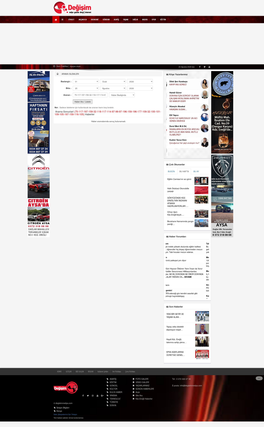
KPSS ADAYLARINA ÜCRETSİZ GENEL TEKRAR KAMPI (175, 355)
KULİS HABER (116, 392)
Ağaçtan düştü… (75, 66)
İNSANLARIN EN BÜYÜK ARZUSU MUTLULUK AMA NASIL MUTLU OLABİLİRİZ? (183, 132)
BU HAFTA (184, 171)
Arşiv (138, 392)
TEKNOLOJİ (115, 398)
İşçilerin (170, 285)
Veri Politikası (116, 371)
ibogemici (172, 290)
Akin (169, 257)
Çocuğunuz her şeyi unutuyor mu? (183, 143)
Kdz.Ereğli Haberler (144, 398)
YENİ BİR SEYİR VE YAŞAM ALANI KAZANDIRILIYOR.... (175, 317)
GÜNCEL (114, 385)
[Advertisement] (132, 43)
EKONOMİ (94, 19)
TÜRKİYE (114, 402)
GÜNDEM (106, 19)
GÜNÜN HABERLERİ (145, 388)
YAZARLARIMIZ (142, 385)
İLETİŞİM (69, 371)
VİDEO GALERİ (142, 382)
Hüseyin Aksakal (176, 106)
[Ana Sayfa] (72, 7)
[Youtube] (209, 66)
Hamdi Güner (174, 92)
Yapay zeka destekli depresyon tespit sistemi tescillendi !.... (175, 329)
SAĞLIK (135, 19)
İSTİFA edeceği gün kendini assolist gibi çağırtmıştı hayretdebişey (184, 294)
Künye (59, 411)
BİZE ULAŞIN (80, 371)
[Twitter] (204, 66)
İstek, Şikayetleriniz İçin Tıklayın (65, 414)
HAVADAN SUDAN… (177, 109)
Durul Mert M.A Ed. (176, 126)
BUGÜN (171, 171)
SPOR (154, 19)
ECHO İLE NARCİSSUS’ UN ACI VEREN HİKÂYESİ (182, 119)
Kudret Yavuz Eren (176, 139)
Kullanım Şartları (103, 371)
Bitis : (68, 88)
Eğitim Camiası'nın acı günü (179, 179)
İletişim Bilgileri (63, 407)
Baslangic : (66, 81)
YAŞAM (125, 19)
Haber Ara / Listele (83, 101)
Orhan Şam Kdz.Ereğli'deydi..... (175, 213)
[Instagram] (92, 396)
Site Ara (139, 395)
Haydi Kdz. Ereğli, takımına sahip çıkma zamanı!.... (175, 342)
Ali (168, 265)
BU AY (196, 171)
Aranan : (67, 95)
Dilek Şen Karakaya (177, 81)
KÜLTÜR (113, 388)
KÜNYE (59, 371)
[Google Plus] (102, 396)
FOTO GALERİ (142, 378)
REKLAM (90, 371)
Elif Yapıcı (172, 115)
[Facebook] (199, 66)
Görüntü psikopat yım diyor (179, 260)
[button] (62, 19)
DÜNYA (113, 405)
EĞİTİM (163, 19)
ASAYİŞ (116, 19)
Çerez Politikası (130, 371)
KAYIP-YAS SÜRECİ (176, 84)
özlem (170, 243)
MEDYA (144, 19)
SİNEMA (113, 395)
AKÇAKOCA (83, 19)
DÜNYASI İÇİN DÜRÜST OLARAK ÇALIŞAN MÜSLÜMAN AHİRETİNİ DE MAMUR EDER (183, 98)
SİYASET (71, 19)
